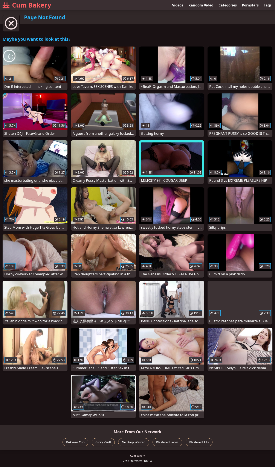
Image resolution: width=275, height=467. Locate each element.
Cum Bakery (31, 5)
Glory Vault (103, 442)
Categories (227, 5)
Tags (268, 5)
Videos (177, 5)
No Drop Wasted (133, 442)
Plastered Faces (167, 442)
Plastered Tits (199, 442)
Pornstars (250, 5)
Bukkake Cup (75, 442)
